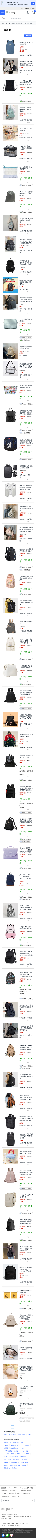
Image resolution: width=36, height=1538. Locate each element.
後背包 (31, 23)
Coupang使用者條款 (27, 1487)
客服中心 (32, 8)
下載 (32, 3)
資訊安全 (11, 1493)
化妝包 (16, 1451)
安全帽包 (6, 1445)
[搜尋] (33, 18)
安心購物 (4, 1493)
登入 (22, 8)
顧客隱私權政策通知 (25, 1490)
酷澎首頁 (4, 23)
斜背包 (5, 1435)
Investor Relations (14, 1487)
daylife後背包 (26, 1454)
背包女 (23, 1442)
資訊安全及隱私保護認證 (23, 1493)
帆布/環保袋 (12, 1435)
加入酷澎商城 (5, 1496)
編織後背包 (7, 1468)
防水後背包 (16, 1442)
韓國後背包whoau (15, 1445)
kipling (22, 1451)
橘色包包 (6, 1462)
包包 (26, 23)
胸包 (27, 1451)
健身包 (18, 1454)
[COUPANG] (7, 1509)
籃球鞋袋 (6, 1448)
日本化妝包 (23, 1457)
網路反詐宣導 (15, 1496)
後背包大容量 (7, 1459)
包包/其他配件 (19, 23)
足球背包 (14, 1468)
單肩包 (29, 1435)
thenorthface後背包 (9, 1454)
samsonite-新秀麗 (15, 1465)
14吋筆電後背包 (8, 1451)
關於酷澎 (3, 1487)
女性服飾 (11, 23)
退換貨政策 (5, 1490)
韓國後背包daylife (15, 1448)
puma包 (6, 1465)
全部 (3, 18)
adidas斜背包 (24, 1462)
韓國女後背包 (7, 1442)
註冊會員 (27, 8)
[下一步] (27, 1427)
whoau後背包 (16, 1459)
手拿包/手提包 (21, 1435)
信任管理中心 (14, 1490)
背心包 (5, 1457)
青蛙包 (24, 1448)
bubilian (24, 1465)
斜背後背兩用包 (13, 1457)
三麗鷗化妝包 (26, 1445)
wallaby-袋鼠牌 (14, 1462)
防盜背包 (24, 1459)
